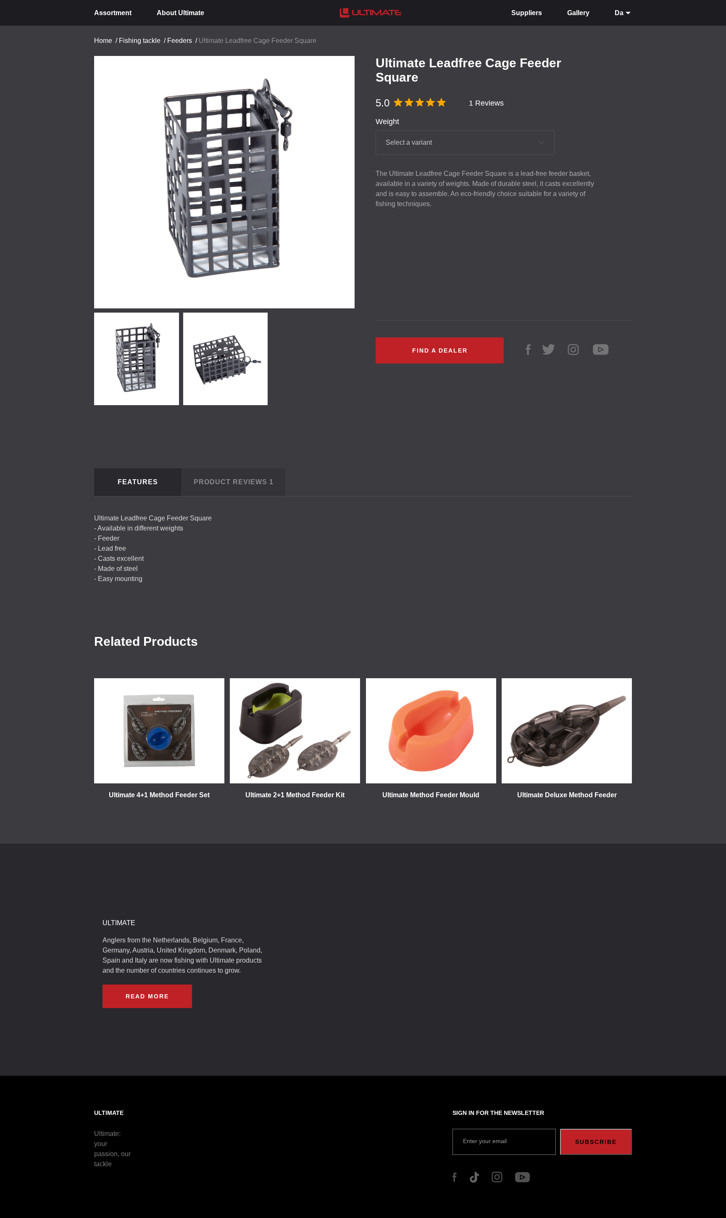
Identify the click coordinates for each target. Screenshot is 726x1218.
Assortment (113, 12)
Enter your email (485, 1141)
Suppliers (526, 12)
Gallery (578, 12)
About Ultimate (180, 12)
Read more (147, 996)
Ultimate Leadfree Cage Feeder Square (257, 40)
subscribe (596, 1141)
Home (103, 40)
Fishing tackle (139, 40)
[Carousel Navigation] (228, 179)
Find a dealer (440, 350)
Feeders (179, 40)
